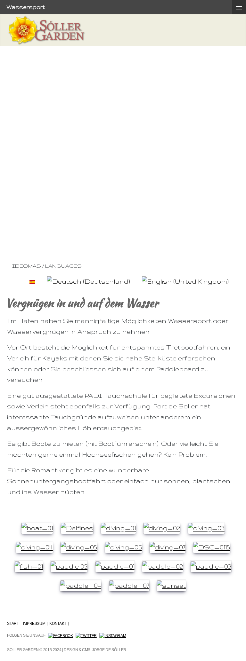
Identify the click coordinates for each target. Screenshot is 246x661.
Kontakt (57, 623)
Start (13, 623)
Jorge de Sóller (109, 650)
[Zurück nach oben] (237, 652)
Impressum (34, 623)
